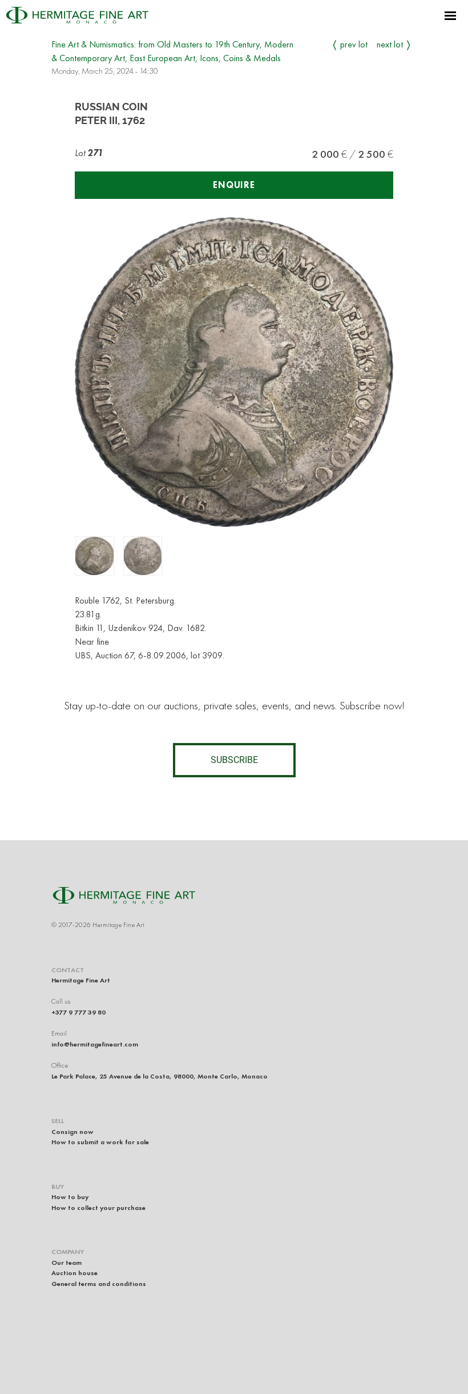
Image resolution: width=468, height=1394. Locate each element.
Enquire (234, 184)
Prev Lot (354, 44)
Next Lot (390, 44)
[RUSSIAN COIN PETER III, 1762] (94, 556)
